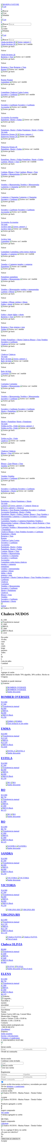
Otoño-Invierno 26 (8, 42)
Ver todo (4, 132)
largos (26, 252)
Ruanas (4, 69)
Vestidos (44, 340)
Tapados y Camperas (9, 254)
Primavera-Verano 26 (9, 134)
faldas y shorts (18, 315)
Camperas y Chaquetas (10, 187)
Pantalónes (5, 266)
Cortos (20, 92)
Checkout (4, 1123)
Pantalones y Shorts (8, 491)
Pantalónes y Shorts (14, 340)
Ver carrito (5, 1112)
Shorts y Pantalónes (8, 411)
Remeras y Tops (7, 57)
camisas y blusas (21, 302)
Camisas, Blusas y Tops (10, 162)
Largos (25, 92)
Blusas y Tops (35, 340)
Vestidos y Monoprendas (10, 174)
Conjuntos (5, 373)
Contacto (4, 506)
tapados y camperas (24, 264)
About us (20, 508)
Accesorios (5, 107)
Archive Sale (6, 227)
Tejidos (4, 329)
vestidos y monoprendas (29, 289)
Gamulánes (5, 82)
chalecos (32, 252)
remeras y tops (19, 327)
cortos (21, 252)
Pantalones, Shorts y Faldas (11, 120)
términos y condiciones (15, 1086)
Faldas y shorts (6, 304)
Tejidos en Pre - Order (9, 426)
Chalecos (14, 92)
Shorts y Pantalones (23, 422)
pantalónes (14, 277)
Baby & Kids (6, 359)
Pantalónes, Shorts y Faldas (11, 149)
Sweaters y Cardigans (9, 94)
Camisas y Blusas (7, 292)
